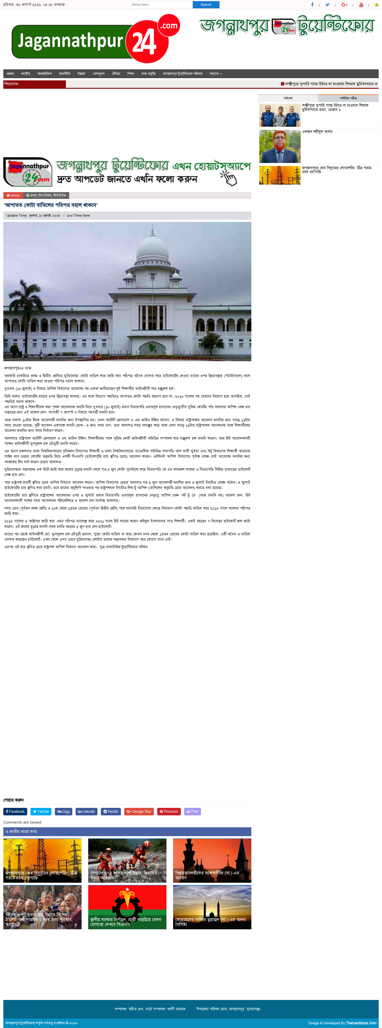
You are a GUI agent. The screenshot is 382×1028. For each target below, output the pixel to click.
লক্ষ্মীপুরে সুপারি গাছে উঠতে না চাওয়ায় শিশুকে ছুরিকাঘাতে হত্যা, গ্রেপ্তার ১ (324, 83)
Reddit (112, 811)
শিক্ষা (131, 74)
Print (194, 811)
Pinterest (170, 811)
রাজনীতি (64, 74)
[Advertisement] (127, 125)
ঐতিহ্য (116, 74)
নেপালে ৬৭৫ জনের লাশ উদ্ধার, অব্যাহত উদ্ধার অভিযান (123, 875)
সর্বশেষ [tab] (288, 98)
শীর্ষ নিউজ (59, 195)
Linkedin (88, 811)
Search (206, 5)
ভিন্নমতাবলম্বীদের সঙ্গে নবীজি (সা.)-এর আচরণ (207, 875)
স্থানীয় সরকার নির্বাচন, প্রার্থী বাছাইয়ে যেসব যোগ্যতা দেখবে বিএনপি (125, 922)
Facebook (16, 811)
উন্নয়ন (81, 74)
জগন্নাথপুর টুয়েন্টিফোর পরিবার (182, 74)
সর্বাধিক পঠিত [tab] (348, 98)
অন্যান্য (215, 74)
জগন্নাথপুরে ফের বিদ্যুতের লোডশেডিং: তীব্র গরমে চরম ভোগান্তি (41, 875)
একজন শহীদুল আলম (317, 131)
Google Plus (141, 811)
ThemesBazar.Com (361, 1023)
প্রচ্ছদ (10, 74)
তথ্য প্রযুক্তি (148, 74)
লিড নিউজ (45, 195)
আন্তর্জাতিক (44, 74)
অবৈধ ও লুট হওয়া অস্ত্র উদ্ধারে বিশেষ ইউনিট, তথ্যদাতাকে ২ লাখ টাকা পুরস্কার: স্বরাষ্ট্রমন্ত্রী (39, 919)
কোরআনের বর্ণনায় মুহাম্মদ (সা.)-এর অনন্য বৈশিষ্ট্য (210, 922)
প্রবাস (33, 195)
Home (15, 195)
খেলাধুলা (99, 74)
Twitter (42, 811)
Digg (65, 811)
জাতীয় (25, 74)
